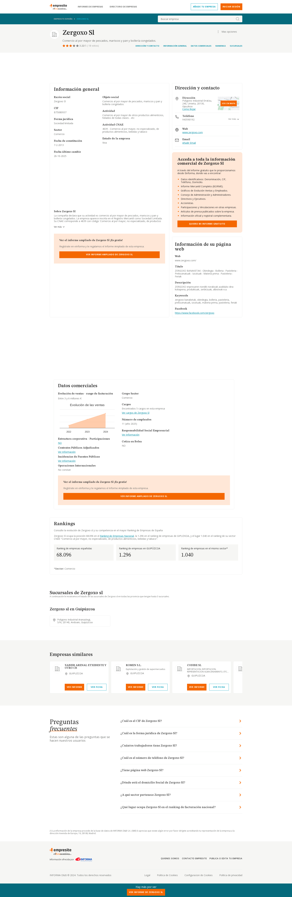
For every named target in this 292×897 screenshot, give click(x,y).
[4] (74, 45)
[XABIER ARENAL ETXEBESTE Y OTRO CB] (57, 668)
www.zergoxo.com (192, 132)
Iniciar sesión (231, 6)
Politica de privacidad (230, 875)
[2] (67, 45)
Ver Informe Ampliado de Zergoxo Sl (109, 254)
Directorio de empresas (123, 7)
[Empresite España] (60, 6)
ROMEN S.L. (133, 665)
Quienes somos (170, 858)
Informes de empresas (90, 7)
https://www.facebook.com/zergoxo (194, 312)
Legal (147, 875)
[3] (71, 45)
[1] (64, 45)
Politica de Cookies (167, 875)
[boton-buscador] (238, 19)
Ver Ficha (96, 687)
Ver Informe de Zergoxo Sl (146, 892)
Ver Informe (74, 687)
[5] (77, 45)
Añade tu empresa (204, 6)
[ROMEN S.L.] (118, 668)
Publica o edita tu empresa (226, 858)
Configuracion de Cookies (199, 875)
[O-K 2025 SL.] (241, 668)
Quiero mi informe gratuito (207, 223)
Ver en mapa (228, 103)
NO (60, 443)
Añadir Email (189, 143)
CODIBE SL (194, 665)
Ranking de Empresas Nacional (117, 535)
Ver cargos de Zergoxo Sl (135, 412)
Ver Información (67, 452)
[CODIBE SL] (179, 668)
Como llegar (189, 109)
